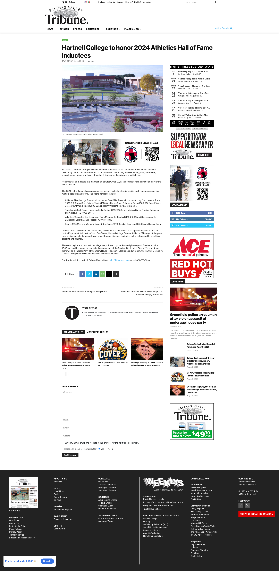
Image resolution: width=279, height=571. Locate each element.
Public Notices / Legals (153, 499)
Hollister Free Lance (200, 514)
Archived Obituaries (107, 484)
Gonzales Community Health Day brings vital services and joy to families (141, 293)
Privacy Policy (15, 532)
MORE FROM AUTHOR (97, 332)
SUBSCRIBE (14, 511)
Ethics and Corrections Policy (22, 538)
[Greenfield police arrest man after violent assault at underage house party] (78, 349)
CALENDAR (103, 497)
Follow (208, 219)
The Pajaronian (197, 532)
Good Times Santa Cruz (201, 490)
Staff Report (67, 61)
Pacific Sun (196, 499)
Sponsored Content (152, 530)
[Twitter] (89, 274)
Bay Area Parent (198, 544)
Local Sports (59, 529)
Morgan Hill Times (199, 523)
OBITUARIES (104, 479)
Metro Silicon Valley (199, 493)
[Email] (109, 274)
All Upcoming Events (107, 500)
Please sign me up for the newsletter (80, 449)
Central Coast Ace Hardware (111, 518)
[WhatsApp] (102, 274)
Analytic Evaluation (152, 533)
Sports (65, 40)
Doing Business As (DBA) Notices (158, 505)
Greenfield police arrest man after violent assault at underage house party (76, 365)
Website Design (150, 518)
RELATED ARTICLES (73, 332)
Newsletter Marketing (153, 536)
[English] (86, 2)
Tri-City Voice (196, 535)
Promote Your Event (107, 509)
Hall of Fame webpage (119, 260)
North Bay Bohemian (200, 496)
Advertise (58, 481)
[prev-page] (64, 374)
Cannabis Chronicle (199, 550)
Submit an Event (105, 506)
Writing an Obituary (107, 487)
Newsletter (14, 520)
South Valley (196, 556)
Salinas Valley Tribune (200, 529)
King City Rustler (198, 517)
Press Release (15, 529)
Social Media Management (155, 527)
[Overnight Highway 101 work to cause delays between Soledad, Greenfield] (147, 349)
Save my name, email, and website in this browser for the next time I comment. (102, 443)
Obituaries (103, 481)
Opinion (57, 500)
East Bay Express (198, 487)
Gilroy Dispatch (197, 509)
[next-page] (68, 374)
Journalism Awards (247, 484)
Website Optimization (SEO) (155, 524)
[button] (224, 28)
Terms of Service (16, 535)
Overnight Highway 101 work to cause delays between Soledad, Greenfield (202, 389)
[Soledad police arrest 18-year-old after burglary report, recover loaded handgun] (177, 362)
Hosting (146, 521)
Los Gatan (195, 520)
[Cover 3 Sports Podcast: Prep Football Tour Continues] (112, 349)
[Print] (116, 274)
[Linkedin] (96, 274)
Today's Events (105, 503)
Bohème (194, 547)
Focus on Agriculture (63, 519)
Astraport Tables (105, 521)
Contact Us (14, 523)
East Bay (195, 553)
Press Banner (197, 526)
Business (58, 494)
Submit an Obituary (107, 490)
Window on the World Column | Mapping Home (84, 291)
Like (210, 213)
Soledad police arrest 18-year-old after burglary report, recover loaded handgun (201, 361)
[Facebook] (215, 2)
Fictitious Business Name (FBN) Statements (163, 502)
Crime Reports (60, 497)
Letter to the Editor (17, 526)
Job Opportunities (246, 481)
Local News (59, 491)
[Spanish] (89, 2)
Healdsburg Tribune (199, 511)
